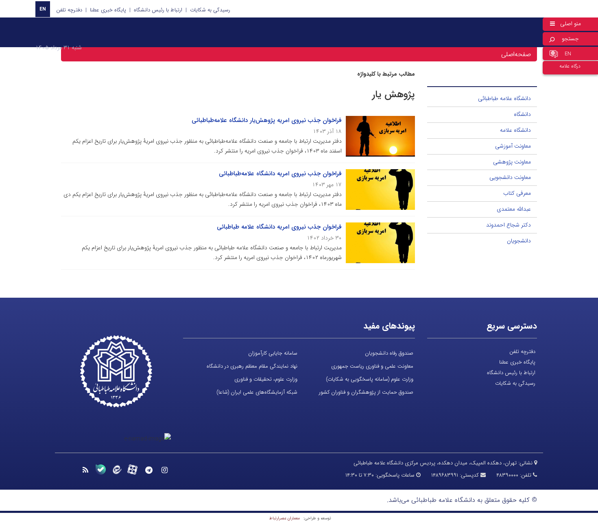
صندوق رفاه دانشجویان (389, 353)
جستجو (570, 38)
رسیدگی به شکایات (210, 10)
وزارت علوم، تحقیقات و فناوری (265, 379)
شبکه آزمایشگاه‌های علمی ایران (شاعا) (256, 392)
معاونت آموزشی (513, 146)
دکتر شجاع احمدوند (508, 224)
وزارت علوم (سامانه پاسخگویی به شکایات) (369, 379)
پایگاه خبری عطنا (108, 10)
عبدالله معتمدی (514, 209)
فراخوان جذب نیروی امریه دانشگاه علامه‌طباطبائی (280, 174)
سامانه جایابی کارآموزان (272, 353)
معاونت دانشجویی (510, 177)
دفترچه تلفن (69, 10)
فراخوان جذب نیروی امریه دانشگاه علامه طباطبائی (279, 227)
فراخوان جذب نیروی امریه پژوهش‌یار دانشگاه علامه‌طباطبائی (267, 120)
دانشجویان (519, 240)
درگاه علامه (570, 66)
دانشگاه (522, 114)
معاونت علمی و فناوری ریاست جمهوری (372, 366)
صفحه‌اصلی (516, 54)
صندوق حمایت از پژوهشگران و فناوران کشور (366, 392)
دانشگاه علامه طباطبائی (504, 98)
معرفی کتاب (517, 193)
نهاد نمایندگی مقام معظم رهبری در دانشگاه (252, 366)
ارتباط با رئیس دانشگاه (158, 10)
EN (42, 9)
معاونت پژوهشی (512, 161)
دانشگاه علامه (515, 130)
